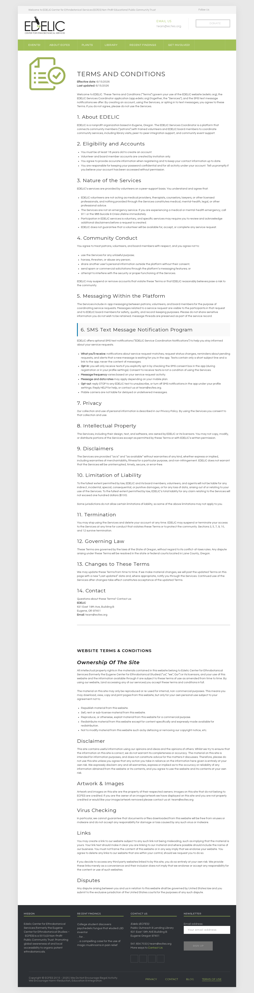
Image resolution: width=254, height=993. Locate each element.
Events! (34, 45)
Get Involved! (179, 45)
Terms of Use (211, 979)
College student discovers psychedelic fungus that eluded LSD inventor (100, 928)
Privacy (151, 979)
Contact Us (155, 947)
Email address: (193, 924)
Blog (190, 979)
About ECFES (59, 45)
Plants (87, 45)
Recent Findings (143, 45)
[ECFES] (44, 25)
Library (111, 45)
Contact (171, 979)
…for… (81, 936)
